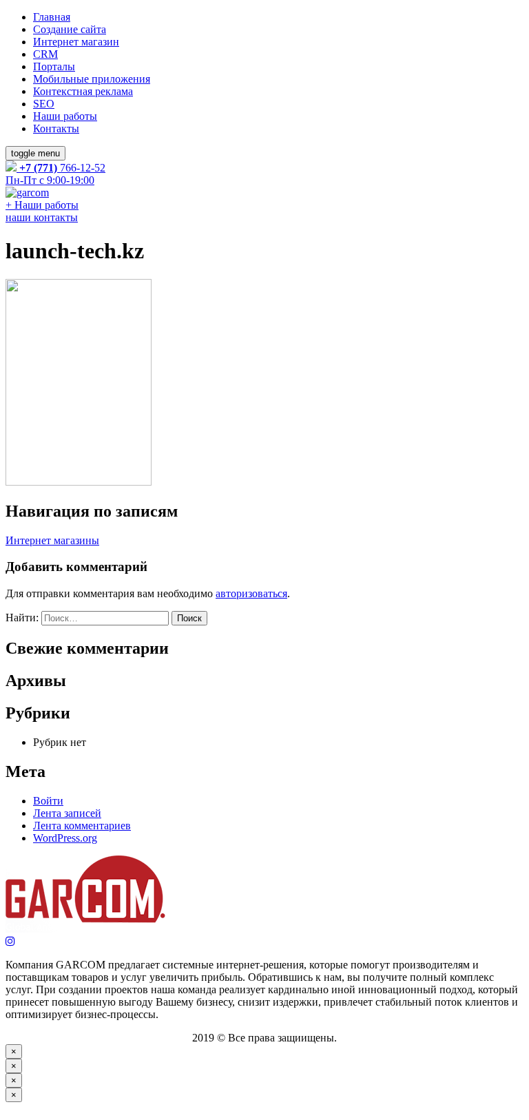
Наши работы (65, 116)
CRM (45, 54)
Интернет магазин (76, 42)
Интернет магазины (52, 540)
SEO (43, 104)
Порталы (54, 66)
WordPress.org (65, 838)
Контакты (56, 128)
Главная (51, 17)
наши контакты (42, 217)
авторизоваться (251, 593)
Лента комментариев (82, 825)
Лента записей (67, 813)
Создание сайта (69, 29)
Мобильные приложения (91, 79)
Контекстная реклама (83, 91)
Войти (48, 801)
